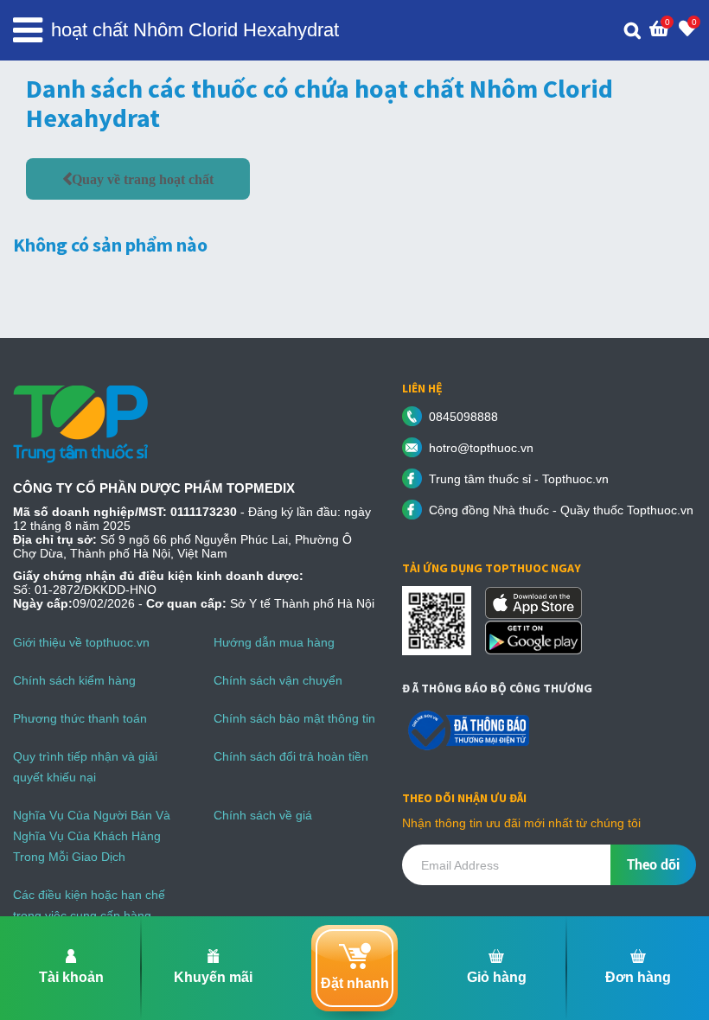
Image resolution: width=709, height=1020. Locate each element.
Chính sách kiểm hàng (74, 680)
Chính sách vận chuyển (278, 680)
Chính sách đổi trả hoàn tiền (291, 756)
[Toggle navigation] (27, 30)
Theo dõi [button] (653, 865)
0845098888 (463, 417)
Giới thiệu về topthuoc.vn (81, 642)
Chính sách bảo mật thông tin (294, 718)
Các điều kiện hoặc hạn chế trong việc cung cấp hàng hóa (89, 915)
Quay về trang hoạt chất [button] (143, 179)
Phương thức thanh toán (80, 718)
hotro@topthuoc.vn (481, 448)
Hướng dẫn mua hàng (274, 642)
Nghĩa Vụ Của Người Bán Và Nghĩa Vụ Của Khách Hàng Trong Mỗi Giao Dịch (91, 836)
